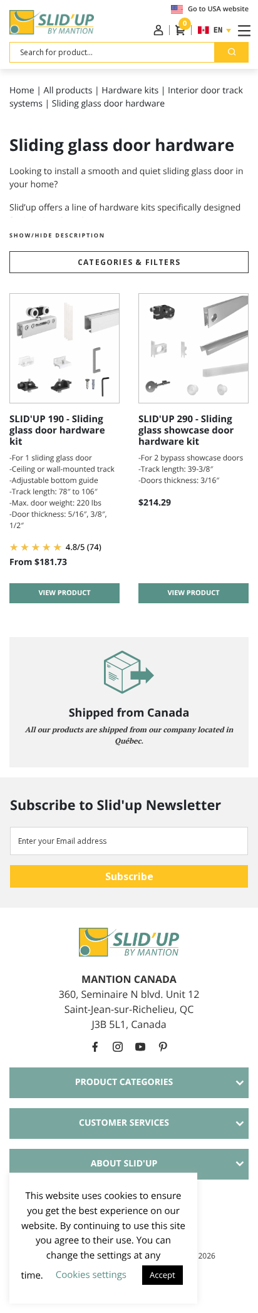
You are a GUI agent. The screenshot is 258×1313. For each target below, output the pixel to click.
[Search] (231, 52)
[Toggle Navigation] (242, 30)
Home (21, 90)
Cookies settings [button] (91, 1275)
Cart (184, 26)
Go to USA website (218, 9)
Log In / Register (158, 30)
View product (64, 593)
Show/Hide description (57, 235)
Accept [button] (162, 1274)
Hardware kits (129, 90)
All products (68, 90)
